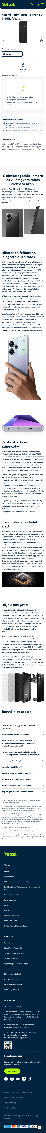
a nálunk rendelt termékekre (24, 130)
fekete (8, 54)
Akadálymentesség (11, 915)
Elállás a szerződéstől (12, 974)
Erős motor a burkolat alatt (20, 524)
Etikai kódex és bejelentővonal (16, 882)
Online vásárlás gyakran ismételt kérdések (18, 727)
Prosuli (6, 905)
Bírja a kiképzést (16, 605)
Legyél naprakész (13, 1055)
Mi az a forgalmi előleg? (11, 761)
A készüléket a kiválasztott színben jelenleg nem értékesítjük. (22, 101)
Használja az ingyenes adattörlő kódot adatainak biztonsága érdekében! (19, 1026)
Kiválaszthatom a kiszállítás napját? (16, 773)
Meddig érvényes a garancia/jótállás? (17, 785)
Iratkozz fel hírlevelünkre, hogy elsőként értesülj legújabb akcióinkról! (22, 1063)
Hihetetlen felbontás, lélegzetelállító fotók (19, 255)
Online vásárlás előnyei (13, 119)
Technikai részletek (16, 711)
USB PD (23, 71)
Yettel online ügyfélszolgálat (15, 953)
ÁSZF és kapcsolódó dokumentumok (18, 1092)
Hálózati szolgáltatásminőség (15, 926)
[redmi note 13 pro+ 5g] (23, 221)
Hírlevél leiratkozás (11, 979)
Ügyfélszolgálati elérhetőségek (16, 963)
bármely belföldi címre (18, 127)
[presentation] (23, 32)
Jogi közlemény (10, 1103)
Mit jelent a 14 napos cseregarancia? (16, 779)
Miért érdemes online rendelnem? (15, 734)
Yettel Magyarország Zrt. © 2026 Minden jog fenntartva (21, 1117)
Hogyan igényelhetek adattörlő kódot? (18, 791)
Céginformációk (10, 877)
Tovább (41, 149)
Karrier (7, 910)
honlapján (23, 1035)
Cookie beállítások (11, 1108)
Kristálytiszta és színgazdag (15, 444)
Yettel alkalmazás (11, 958)
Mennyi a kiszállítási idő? (12, 767)
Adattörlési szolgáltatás (13, 984)
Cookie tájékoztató (11, 989)
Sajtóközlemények (11, 895)
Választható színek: (9, 49)
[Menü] (42, 4)
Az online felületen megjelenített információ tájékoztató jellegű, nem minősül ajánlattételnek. (22, 801)
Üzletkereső (8, 943)
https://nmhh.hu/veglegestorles (16, 1038)
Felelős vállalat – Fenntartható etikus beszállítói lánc (22, 888)
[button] (40, 1127)
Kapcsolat (9, 936)
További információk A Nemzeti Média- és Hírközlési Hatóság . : (20, 1035)
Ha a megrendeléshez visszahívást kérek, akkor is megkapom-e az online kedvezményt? (21, 753)
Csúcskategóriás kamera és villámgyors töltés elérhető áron (23, 180)
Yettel (7, 865)
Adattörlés (9, 1000)
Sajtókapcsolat (10, 900)
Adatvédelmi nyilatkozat (13, 1097)
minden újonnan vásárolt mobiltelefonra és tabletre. (24, 124)
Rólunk (7, 871)
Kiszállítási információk (13, 948)
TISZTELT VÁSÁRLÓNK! (12, 1006)
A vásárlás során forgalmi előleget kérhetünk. (16, 827)
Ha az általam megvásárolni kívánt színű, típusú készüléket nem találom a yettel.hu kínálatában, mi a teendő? (18, 743)
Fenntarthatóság (10, 921)
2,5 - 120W (23, 69)
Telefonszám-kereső (12, 969)
